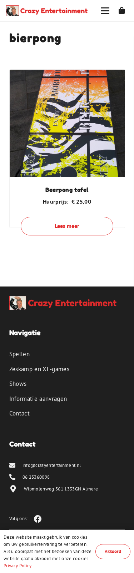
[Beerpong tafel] (67, 75)
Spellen (19, 354)
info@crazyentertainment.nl (52, 465)
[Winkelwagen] (122, 10)
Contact (19, 413)
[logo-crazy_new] (47, 10)
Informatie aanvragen (38, 399)
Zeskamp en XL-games (39, 369)
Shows (18, 384)
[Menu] (105, 11)
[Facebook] (38, 519)
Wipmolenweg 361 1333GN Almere (61, 489)
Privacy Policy (18, 566)
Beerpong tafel (66, 189)
